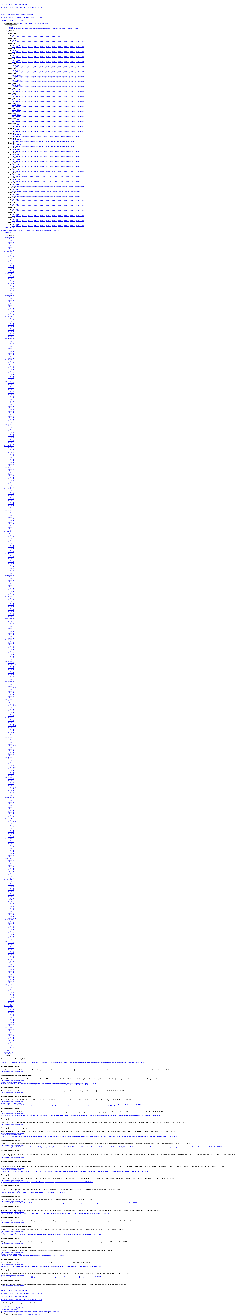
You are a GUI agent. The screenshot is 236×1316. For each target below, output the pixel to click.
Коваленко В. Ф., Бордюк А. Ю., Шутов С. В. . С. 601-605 (31, 1192)
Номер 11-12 (76, 196)
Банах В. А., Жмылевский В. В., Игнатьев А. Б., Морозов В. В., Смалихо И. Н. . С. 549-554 (71, 1062)
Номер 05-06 (36, 141)
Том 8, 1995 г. (16, 189)
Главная (6, 1050)
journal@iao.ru (5, 1306)
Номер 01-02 (16, 141)
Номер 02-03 (22, 136)
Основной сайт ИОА (14, 20)
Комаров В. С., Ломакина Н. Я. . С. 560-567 (69, 1105)
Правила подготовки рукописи (18, 28)
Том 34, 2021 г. (16, 60)
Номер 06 (45, 37)
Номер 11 (75, 42)
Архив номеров (13, 32)
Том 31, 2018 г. (16, 75)
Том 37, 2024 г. (16, 45)
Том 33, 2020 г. (16, 65)
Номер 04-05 (34, 181)
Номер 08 (57, 37)
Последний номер (22, 23)
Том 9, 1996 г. (16, 184)
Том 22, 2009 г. (16, 120)
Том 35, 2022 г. (16, 55)
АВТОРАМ (11, 27)
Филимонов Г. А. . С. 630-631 (52, 1266)
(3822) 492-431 (7, 1308)
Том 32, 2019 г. (16, 70)
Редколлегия (32, 23)
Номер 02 (21, 37)
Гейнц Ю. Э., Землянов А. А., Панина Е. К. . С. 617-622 (50, 1234)
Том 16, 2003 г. (16, 149)
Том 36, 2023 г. (16, 50)
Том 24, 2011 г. (16, 110)
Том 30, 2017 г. (16, 80)
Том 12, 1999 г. (16, 169)
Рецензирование (9, 227)
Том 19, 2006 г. (16, 134)
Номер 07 (51, 37)
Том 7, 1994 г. (16, 194)
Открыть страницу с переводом (11, 1082)
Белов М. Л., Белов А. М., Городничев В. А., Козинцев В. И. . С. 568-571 (79, 1115)
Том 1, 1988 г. (16, 224)
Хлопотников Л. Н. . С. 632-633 (49, 1277)
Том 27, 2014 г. (16, 95)
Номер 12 (81, 42)
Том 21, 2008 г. (16, 125)
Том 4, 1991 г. (16, 209)
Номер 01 (15, 37)
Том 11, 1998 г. (16, 174)
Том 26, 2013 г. (16, 100)
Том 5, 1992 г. (16, 204)
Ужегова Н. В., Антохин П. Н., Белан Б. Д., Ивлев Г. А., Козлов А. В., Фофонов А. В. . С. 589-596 (73, 1171)
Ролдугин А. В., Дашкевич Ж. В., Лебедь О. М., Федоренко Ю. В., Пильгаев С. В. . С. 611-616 (53, 1213)
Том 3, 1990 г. (16, 214)
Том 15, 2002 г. (16, 154)
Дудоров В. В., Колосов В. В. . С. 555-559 (48, 1084)
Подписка (45, 23)
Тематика (39, 23)
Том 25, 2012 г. (16, 105)
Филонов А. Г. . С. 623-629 (32, 1255)
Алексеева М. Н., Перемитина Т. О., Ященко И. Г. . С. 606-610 (67, 1203)
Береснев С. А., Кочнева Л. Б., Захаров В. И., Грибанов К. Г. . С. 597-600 (45, 1182)
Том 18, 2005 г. (16, 139)
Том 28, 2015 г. (16, 90)
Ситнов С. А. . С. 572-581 (87, 1136)
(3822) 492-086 (18, 1308)
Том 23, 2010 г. (16, 115)
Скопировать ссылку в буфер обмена (12, 1071)
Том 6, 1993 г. (16, 199)
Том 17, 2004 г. (16, 144)
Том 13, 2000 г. (16, 164)
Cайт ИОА (4, 20)
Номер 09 (63, 42)
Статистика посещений (9, 1309)
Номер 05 (39, 37)
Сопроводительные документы (37, 28)
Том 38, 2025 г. (16, 40)
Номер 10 (69, 42)
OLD (26, 20)
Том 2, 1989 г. (16, 219)
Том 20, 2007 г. (16, 130)
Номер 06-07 (46, 161)
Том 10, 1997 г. (16, 179)
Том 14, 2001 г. (16, 159)
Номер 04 (33, 37)
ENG (23, 20)
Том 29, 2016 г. (16, 85)
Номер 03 (27, 37)
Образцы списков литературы (56, 28)
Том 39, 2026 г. (16, 35)
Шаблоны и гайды (72, 28)
